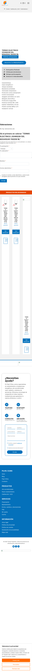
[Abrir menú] (28, 3)
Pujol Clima (5, 479)
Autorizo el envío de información (15, 448)
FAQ (3, 509)
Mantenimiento (6, 504)
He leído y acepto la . (15, 444)
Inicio (3, 474)
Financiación (5, 502)
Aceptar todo (16, 660)
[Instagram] (18, 546)
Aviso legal (5, 522)
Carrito (4, 514)
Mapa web (5, 532)
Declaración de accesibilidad (10, 530)
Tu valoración (4, 151)
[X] (16, 546)
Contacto (4, 481)
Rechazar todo (16, 668)
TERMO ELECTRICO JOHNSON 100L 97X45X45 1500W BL (26, 323)
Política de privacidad (8, 525)
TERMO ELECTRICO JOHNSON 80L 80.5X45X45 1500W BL (6, 215)
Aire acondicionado (7, 489)
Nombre (3, 161)
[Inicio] (4, 9)
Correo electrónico (6, 168)
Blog (3, 476)
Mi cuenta (5, 512)
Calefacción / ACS (7, 494)
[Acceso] (21, 3)
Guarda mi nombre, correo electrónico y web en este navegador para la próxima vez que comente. (15, 175)
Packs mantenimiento (8, 492)
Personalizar (16, 664)
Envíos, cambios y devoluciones (11, 507)
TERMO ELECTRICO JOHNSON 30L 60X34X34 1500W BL (16, 215)
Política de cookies (7, 527)
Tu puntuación (4, 146)
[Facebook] (13, 546)
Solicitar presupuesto (10, 57)
